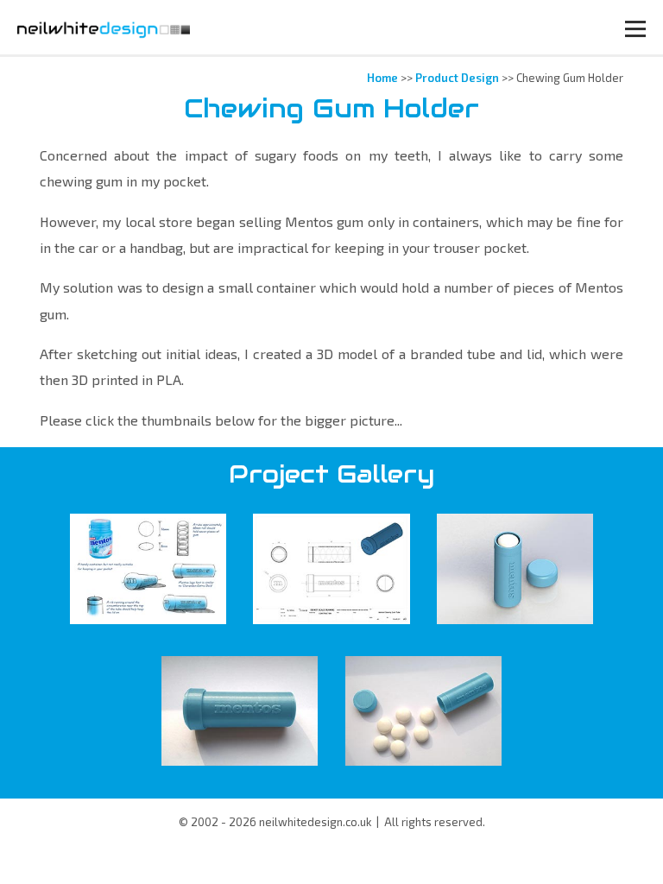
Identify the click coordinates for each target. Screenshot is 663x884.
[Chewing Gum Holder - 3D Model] (331, 568)
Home (382, 78)
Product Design (457, 78)
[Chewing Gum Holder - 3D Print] (239, 711)
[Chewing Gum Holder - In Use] (423, 711)
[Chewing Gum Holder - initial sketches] (148, 568)
